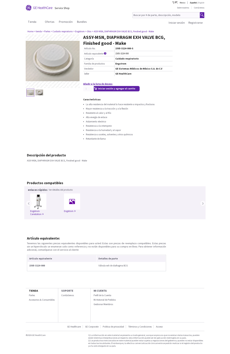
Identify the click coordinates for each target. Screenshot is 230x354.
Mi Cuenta (100, 290)
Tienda (32, 21)
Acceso (159, 326)
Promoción (66, 21)
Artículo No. (90, 48)
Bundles (82, 21)
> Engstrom (79, 31)
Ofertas (49, 21)
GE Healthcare (74, 326)
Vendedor (88, 68)
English (201, 2)
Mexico (182, 2)
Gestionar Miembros (103, 304)
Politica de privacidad (113, 326)
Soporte (67, 290)
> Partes (46, 31)
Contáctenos (199, 7)
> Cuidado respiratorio (62, 31)
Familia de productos (94, 63)
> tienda (38, 31)
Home (30, 31)
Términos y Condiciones (140, 326)
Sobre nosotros (183, 7)
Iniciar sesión (177, 22)
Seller (86, 73)
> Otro (88, 31)
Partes (32, 295)
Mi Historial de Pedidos (105, 299)
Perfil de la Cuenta (102, 295)
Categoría (89, 58)
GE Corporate (91, 326)
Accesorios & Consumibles (42, 299)
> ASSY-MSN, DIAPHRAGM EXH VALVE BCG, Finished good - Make (123, 31)
